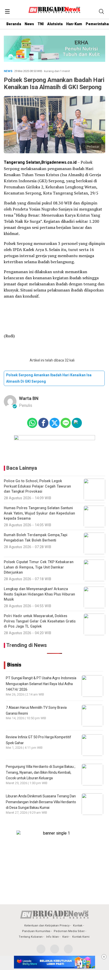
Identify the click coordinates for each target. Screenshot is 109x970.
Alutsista (55, 24)
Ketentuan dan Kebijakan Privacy (46, 925)
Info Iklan (52, 937)
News (29, 24)
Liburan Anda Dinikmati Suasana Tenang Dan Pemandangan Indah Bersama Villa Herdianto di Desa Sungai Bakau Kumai (41, 802)
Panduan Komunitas (36, 931)
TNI (41, 24)
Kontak (77, 925)
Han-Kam (74, 24)
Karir (65, 937)
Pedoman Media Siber (69, 931)
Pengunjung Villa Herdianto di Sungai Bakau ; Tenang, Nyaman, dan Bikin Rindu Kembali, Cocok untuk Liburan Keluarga (40, 772)
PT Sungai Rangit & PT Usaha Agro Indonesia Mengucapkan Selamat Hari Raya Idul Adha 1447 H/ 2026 (41, 683)
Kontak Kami (80, 937)
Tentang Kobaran (31, 937)
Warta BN (29, 398)
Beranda (13, 24)
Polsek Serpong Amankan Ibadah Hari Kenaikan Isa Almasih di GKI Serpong (49, 378)
